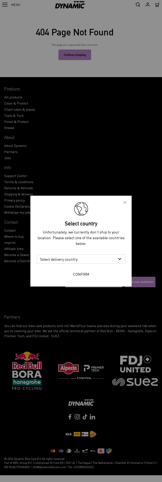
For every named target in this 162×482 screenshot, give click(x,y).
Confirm (81, 273)
